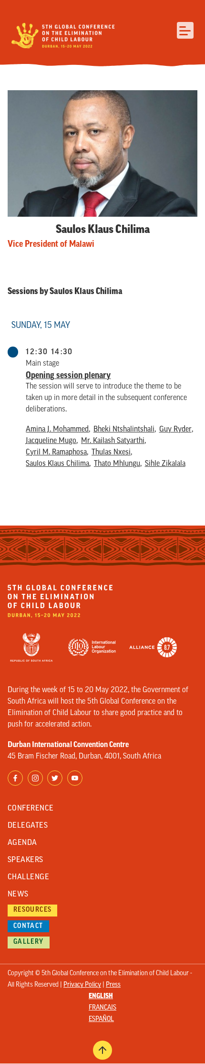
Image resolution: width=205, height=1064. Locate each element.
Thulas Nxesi (111, 452)
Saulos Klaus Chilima (57, 464)
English (101, 996)
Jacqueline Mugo (51, 441)
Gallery (28, 942)
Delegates (28, 826)
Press (113, 985)
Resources (32, 910)
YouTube (74, 778)
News (18, 894)
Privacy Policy (82, 985)
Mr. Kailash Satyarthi (112, 441)
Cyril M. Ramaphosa (56, 452)
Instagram (35, 778)
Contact (28, 926)
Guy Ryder (175, 429)
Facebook (15, 778)
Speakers (25, 860)
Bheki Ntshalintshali (123, 429)
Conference (31, 808)
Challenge (28, 877)
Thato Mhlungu (117, 464)
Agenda (22, 843)
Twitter (54, 778)
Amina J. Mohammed (57, 429)
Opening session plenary (68, 375)
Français (102, 1007)
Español (101, 1019)
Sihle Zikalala (165, 464)
